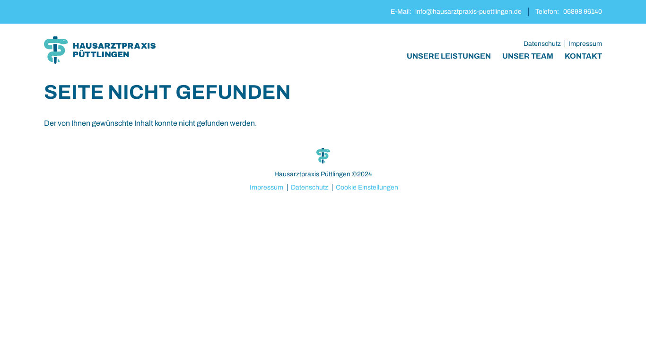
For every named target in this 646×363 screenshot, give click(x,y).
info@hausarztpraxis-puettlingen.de (468, 11)
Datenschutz (542, 43)
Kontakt (583, 56)
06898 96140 (582, 11)
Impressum (585, 43)
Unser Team (527, 56)
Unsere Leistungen (449, 56)
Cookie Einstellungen (367, 187)
